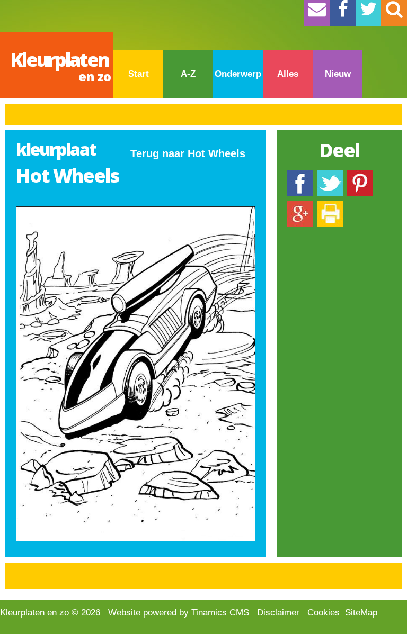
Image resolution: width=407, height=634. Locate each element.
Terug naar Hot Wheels (187, 153)
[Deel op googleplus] (300, 206)
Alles (287, 74)
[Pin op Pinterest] (360, 175)
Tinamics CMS (220, 613)
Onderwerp (238, 74)
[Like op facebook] (300, 175)
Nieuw (338, 74)
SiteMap (361, 613)
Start (138, 74)
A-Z (188, 74)
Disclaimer (278, 613)
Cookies (323, 613)
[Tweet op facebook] (330, 175)
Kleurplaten (60, 66)
